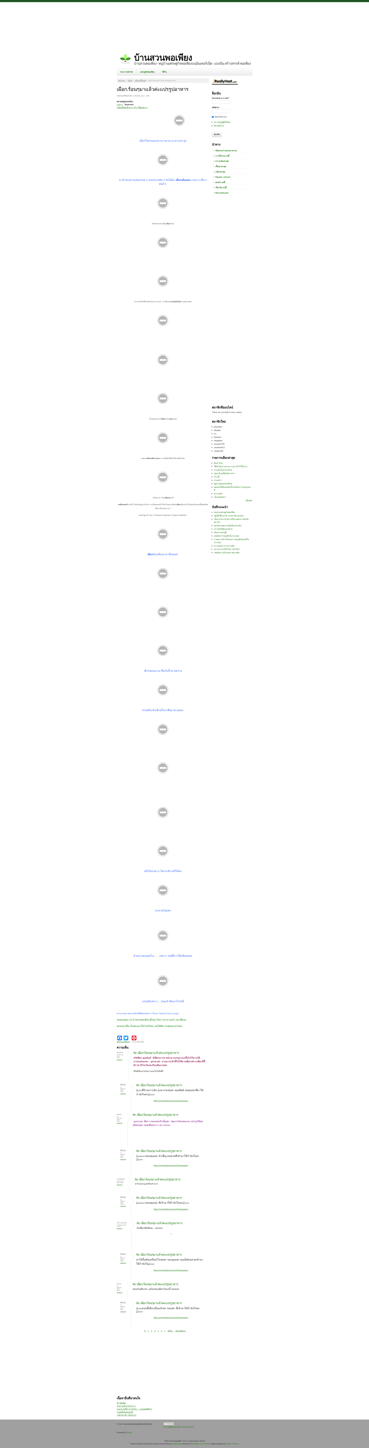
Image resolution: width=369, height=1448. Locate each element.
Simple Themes (232, 1444)
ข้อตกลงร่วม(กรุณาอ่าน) (226, 150)
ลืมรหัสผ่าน (219, 125)
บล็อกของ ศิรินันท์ (123, 1042)
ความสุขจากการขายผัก (224, 546)
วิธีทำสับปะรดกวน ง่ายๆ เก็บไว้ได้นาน (230, 466)
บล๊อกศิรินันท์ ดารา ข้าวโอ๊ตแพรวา (132, 107)
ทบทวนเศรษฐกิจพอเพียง (224, 512)
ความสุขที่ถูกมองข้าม (223, 529)
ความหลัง (218, 493)
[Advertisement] (184, 25)
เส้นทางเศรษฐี (220, 532)
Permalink (119, 1059)
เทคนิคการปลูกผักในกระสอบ (226, 536)
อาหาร (120, 104)
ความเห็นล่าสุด (222, 161)
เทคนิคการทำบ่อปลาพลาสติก (227, 552)
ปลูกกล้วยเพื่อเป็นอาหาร (224, 473)
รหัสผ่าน (216, 107)
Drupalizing (176, 1444)
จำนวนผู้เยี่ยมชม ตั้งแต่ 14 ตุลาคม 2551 (179, 1427)
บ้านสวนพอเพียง (163, 57)
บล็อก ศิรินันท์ (140, 80)
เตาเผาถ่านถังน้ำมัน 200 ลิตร (227, 549)
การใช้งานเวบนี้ (222, 156)
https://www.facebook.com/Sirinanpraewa (171, 1101)
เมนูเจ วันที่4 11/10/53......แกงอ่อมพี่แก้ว (134, 1409)
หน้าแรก (121, 80)
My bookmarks (222, 193)
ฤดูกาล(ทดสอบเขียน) (223, 483)
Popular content (222, 177)
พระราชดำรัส (127, 72)
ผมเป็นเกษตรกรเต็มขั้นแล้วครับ (227, 525)
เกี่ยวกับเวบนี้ (221, 187)
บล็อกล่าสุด (220, 171)
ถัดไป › (170, 1331)
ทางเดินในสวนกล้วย (223, 470)
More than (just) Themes (200, 1444)
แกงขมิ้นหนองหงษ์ (125, 1412)
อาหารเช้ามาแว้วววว (126, 1406)
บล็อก (130, 80)
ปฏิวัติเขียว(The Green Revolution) (229, 515)
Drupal (129, 1432)
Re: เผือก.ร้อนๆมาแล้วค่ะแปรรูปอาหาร (156, 1053)
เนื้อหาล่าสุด (220, 166)
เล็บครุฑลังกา (220, 497)
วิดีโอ (164, 72)
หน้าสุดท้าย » (180, 1331)
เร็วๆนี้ (217, 477)
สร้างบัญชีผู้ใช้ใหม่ (222, 122)
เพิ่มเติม (249, 500)
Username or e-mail (221, 98)
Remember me (221, 117)
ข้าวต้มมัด (121, 1403)
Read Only (218, 463)
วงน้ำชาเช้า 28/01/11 (126, 1415)
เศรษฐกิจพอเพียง (147, 72)
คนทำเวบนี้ (220, 182)
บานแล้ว (218, 480)
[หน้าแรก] (125, 59)
